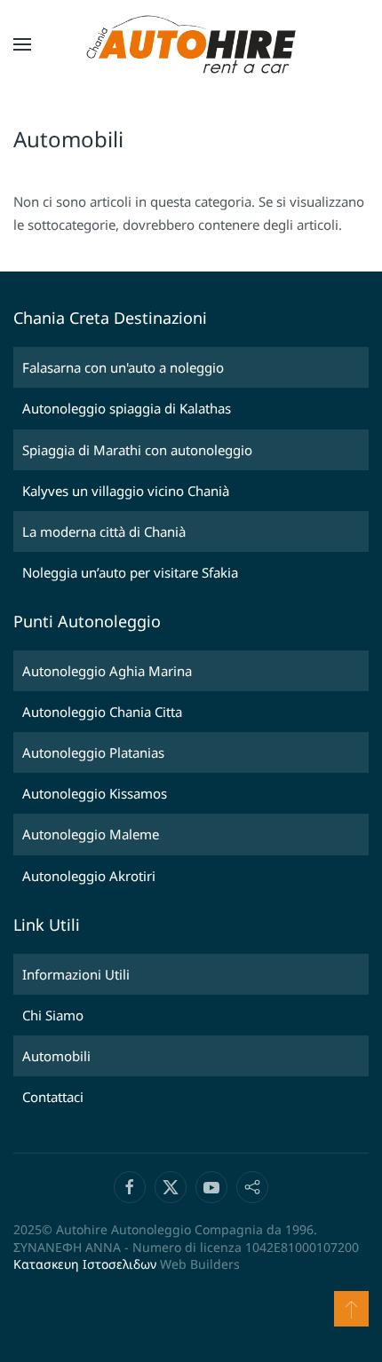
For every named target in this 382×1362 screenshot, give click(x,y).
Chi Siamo (53, 1015)
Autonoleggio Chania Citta (102, 711)
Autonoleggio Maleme (90, 834)
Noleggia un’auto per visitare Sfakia (130, 572)
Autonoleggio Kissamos (94, 793)
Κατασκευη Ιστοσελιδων (84, 1264)
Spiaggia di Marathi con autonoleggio (137, 450)
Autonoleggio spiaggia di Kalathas (126, 408)
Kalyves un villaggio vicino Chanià (125, 491)
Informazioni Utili (76, 974)
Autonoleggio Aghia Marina (107, 671)
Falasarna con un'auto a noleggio (123, 367)
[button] (22, 44)
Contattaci (53, 1097)
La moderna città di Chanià (104, 531)
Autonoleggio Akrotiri (88, 876)
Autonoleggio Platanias (93, 752)
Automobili (56, 1056)
